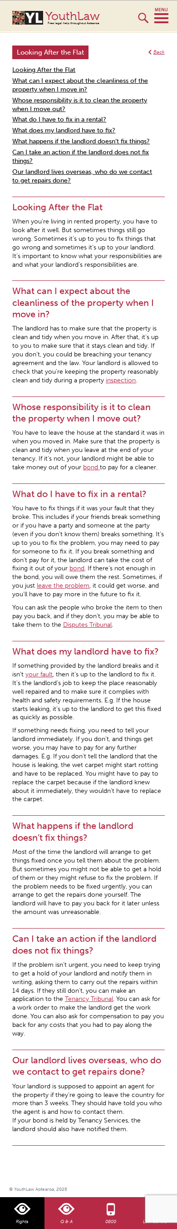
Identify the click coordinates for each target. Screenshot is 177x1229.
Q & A (66, 1221)
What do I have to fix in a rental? (59, 119)
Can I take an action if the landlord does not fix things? (80, 156)
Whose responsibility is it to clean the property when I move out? (79, 104)
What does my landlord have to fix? (63, 130)
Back (159, 52)
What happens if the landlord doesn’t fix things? (81, 141)
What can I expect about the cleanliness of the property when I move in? (80, 85)
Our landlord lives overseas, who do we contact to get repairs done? (82, 176)
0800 (110, 1221)
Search (143, 21)
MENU (161, 16)
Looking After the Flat (43, 70)
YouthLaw (72, 18)
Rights (22, 1221)
